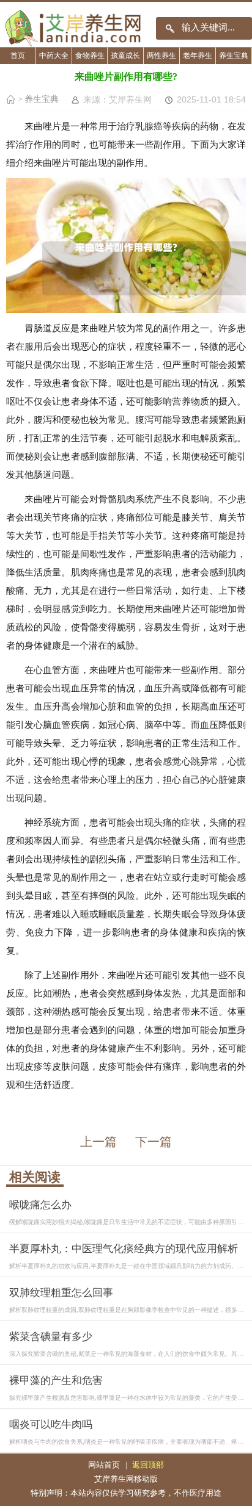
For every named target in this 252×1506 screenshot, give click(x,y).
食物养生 (90, 56)
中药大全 (54, 56)
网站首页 (104, 1465)
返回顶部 (148, 1465)
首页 (17, 56)
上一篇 (98, 1141)
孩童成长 (125, 56)
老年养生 (197, 56)
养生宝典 (233, 56)
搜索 (169, 28)
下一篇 (153, 1141)
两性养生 (161, 56)
